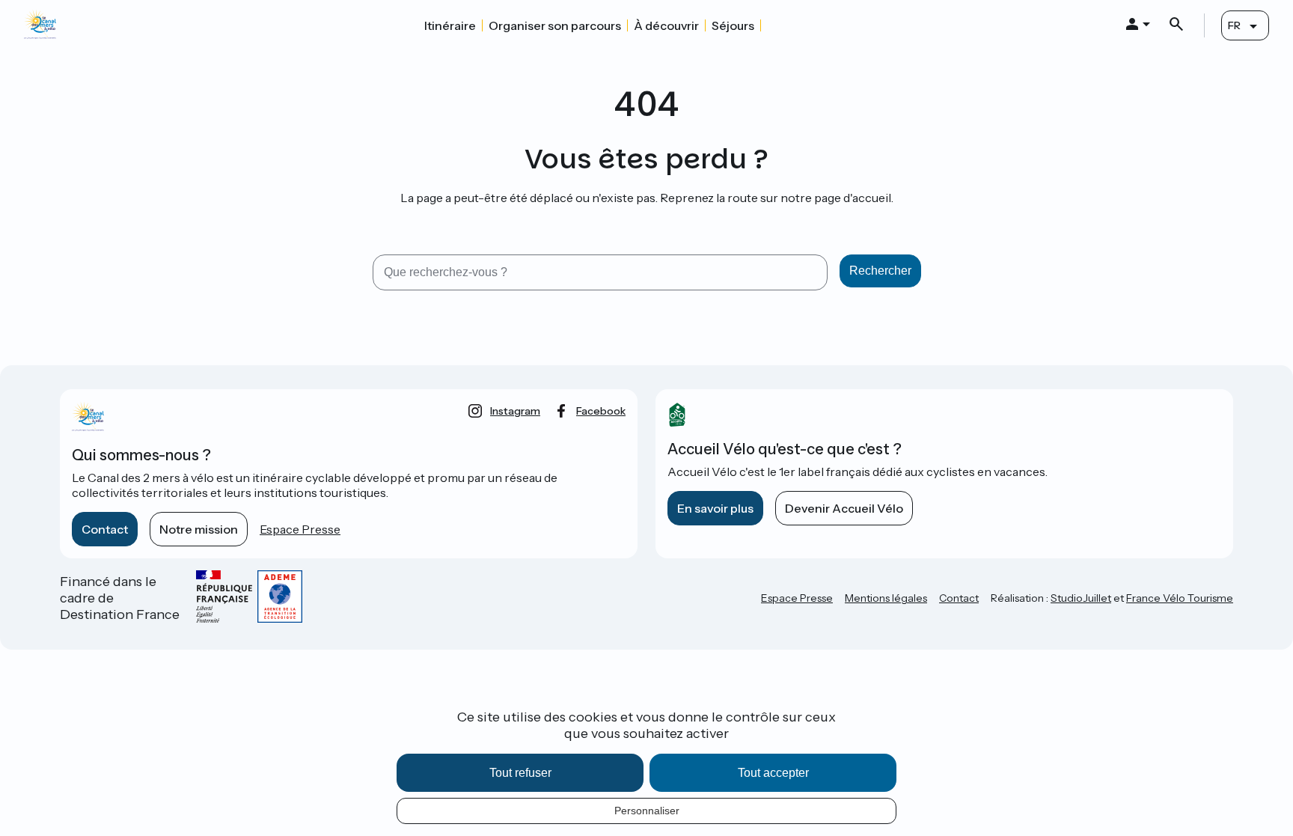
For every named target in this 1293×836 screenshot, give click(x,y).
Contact (105, 529)
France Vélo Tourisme (1179, 598)
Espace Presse (300, 529)
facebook (601, 411)
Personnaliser (646, 811)
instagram (515, 411)
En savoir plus (715, 508)
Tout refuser (520, 772)
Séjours (733, 25)
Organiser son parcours (555, 25)
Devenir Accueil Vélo (844, 508)
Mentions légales (886, 598)
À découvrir (666, 25)
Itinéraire (450, 25)
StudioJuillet (1081, 598)
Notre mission (198, 529)
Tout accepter (773, 772)
